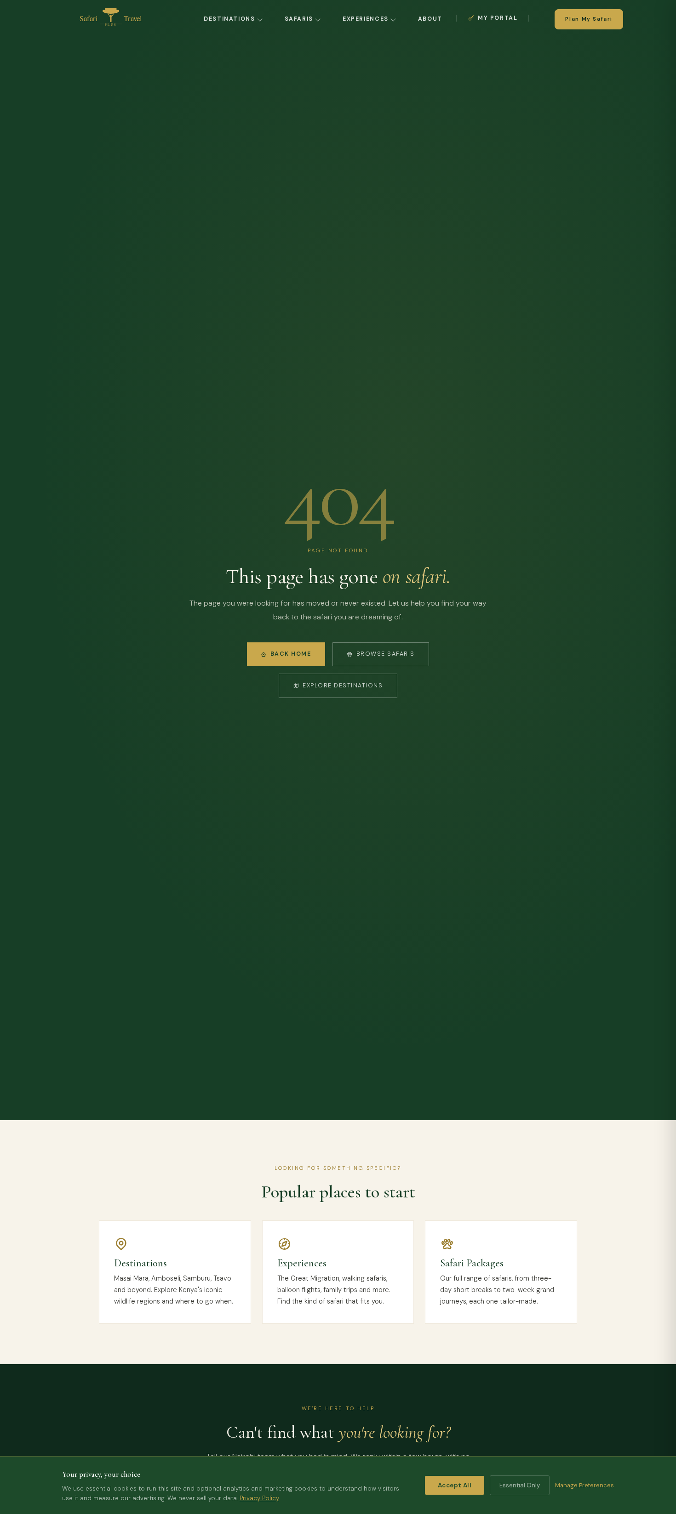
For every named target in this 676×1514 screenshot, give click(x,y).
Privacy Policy (259, 1498)
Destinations (229, 19)
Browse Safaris (385, 654)
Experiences (366, 19)
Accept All (454, 1485)
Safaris (299, 19)
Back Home (290, 654)
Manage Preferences (584, 1485)
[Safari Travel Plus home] (111, 19)
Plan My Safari (589, 19)
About (430, 19)
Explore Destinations (343, 685)
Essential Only (519, 1485)
